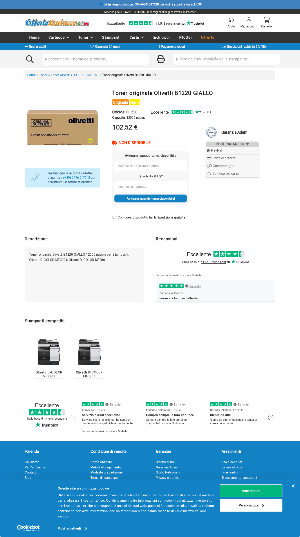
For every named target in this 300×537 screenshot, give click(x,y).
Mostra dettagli (69, 528)
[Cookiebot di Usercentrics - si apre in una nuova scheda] (28, 528)
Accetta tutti (251, 491)
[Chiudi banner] (293, 486)
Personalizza (248, 505)
